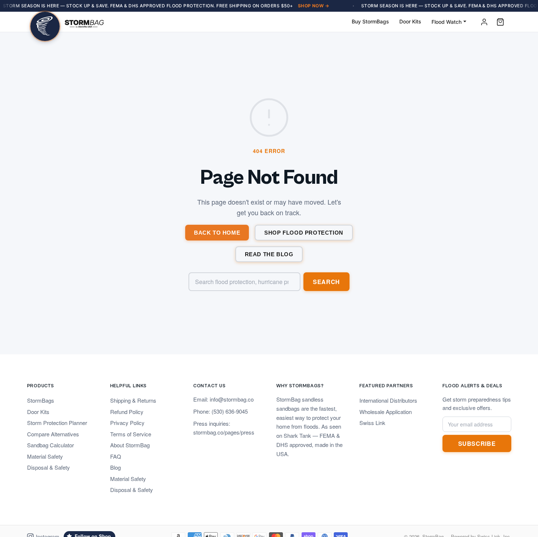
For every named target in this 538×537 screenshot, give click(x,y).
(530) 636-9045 (230, 411)
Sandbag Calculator (50, 445)
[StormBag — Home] (67, 22)
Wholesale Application (385, 411)
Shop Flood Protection (303, 233)
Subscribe (477, 443)
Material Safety (45, 456)
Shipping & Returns (133, 400)
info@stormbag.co (232, 399)
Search (326, 281)
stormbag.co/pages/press (223, 432)
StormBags (40, 400)
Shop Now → (313, 5)
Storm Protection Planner (57, 422)
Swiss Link (372, 422)
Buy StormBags (370, 21)
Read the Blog (269, 254)
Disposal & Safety (48, 467)
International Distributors (388, 400)
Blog (115, 467)
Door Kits (410, 21)
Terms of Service (130, 434)
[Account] (484, 22)
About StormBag (130, 445)
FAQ (115, 456)
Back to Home (217, 233)
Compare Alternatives (53, 434)
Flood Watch (446, 22)
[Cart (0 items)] (500, 22)
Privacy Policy (127, 422)
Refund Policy (126, 411)
